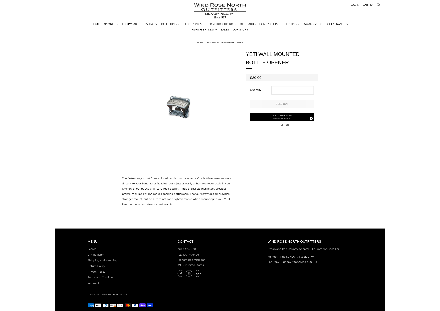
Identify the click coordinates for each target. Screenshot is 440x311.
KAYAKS (309, 24)
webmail (93, 283)
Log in (354, 4)
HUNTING (291, 24)
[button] (282, 117)
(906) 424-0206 (187, 249)
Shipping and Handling (102, 260)
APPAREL (109, 24)
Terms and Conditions (102, 277)
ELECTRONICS (193, 24)
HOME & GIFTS (268, 24)
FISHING (149, 24)
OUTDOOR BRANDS (332, 24)
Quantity (255, 89)
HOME (96, 24)
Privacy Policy (96, 271)
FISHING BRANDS (203, 29)
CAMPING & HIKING (221, 24)
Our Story (240, 29)
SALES (225, 29)
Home (200, 43)
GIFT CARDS (248, 24)
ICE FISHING (169, 24)
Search (92, 249)
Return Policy (96, 266)
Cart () (367, 4)
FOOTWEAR (129, 24)
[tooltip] (311, 118)
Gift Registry (95, 254)
